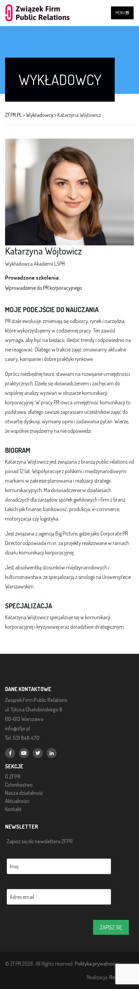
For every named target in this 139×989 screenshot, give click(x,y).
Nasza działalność (24, 792)
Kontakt (13, 809)
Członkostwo (19, 784)
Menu (120, 12)
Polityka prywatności (96, 963)
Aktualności (17, 801)
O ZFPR (13, 776)
